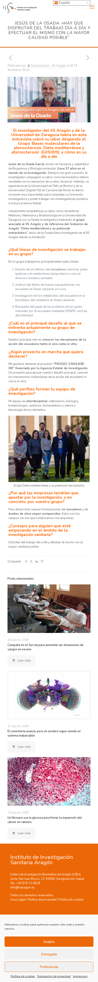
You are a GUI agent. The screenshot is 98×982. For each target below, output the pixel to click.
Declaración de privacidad (54, 976)
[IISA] (18, 7)
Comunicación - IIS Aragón (48, 66)
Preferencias (49, 967)
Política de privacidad (42, 900)
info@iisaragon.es (22, 887)
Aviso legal (18, 900)
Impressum (80, 976)
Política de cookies (23, 976)
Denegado (49, 954)
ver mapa (77, 879)
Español (64, 2)
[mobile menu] (92, 7)
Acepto (49, 941)
